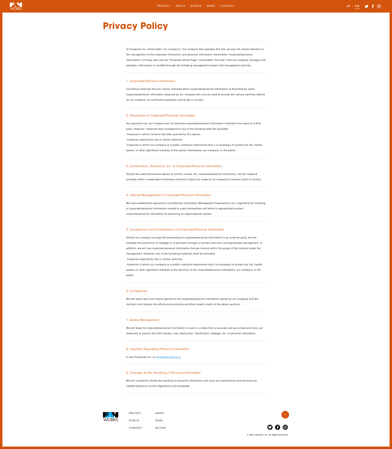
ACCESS (160, 428)
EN (357, 6)
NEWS (211, 6)
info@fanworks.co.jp (168, 357)
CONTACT (227, 6)
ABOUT (181, 6)
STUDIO (196, 6)
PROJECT (164, 6)
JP (349, 6)
